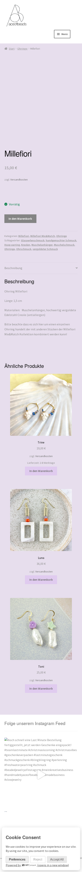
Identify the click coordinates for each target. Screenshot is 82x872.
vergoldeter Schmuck (45, 249)
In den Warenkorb (20, 218)
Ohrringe (22, 48)
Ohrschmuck (23, 249)
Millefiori (23, 236)
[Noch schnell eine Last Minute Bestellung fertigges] (41, 774)
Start (11, 48)
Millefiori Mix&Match (42, 236)
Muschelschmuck (64, 245)
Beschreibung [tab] (13, 268)
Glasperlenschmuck (32, 240)
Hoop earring (12, 245)
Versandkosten (19, 179)
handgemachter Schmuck (61, 240)
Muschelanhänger (42, 245)
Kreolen (25, 245)
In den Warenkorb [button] (41, 471)
